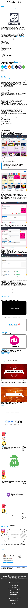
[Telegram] (13, 67)
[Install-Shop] (14, 331)
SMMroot (4, 446)
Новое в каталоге (14, 592)
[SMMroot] (14, 429)
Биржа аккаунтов (20, 36)
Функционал (3, 77)
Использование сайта (14, 598)
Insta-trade (4, 349)
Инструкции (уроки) (5, 78)
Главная (2, 8)
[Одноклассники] (9, 67)
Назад (2, 6)
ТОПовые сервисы (14, 587)
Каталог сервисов (14, 585)
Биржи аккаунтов (14, 8)
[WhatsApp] (23, 67)
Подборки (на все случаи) (14, 589)
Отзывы (2, 80)
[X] (16, 67)
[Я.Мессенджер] (2, 67)
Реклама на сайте (14, 600)
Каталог (7, 8)
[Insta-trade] (14, 348)
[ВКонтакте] (5, 67)
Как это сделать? (14, 590)
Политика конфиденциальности (14, 597)
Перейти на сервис (5, 57)
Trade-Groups (5, 316)
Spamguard (4, 513)
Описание (3, 76)
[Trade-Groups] (14, 315)
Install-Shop (4, 332)
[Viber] (20, 67)
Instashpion (4, 480)
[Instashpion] (14, 468)
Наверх (14, 603)
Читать (2, 385)
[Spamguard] (14, 501)
